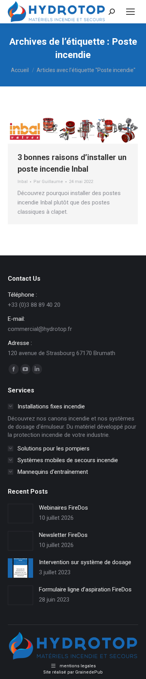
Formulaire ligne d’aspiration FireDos (85, 589)
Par (48, 181)
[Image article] (20, 513)
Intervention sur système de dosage (85, 562)
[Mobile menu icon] (130, 11)
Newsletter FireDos (63, 534)
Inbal (23, 181)
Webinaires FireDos (63, 507)
